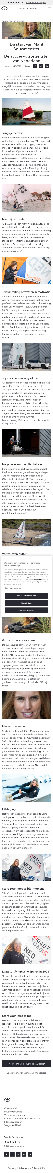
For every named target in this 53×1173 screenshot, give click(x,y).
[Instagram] (12, 1154)
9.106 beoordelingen (36, 2)
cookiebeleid (39, 579)
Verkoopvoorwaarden (15, 1114)
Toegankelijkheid (13, 1125)
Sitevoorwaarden (13, 1121)
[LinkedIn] (47, 66)
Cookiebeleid (11, 1108)
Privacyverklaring (13, 1111)
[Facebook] (35, 66)
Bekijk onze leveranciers (13, 588)
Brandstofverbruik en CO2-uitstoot (22, 1118)
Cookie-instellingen (27, 610)
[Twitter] (41, 66)
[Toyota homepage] (4, 8)
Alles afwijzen (26, 603)
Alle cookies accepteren (26, 595)
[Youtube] (24, 1154)
